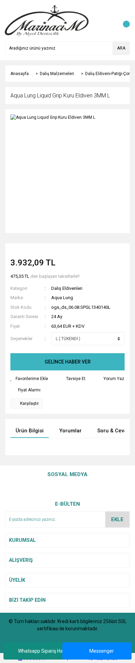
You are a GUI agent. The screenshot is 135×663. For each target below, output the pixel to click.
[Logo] (46, 20)
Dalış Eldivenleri (66, 288)
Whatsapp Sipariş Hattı (43, 651)
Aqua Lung (62, 297)
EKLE (117, 519)
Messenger (101, 651)
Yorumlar (70, 431)
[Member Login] (109, 21)
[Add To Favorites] (29, 379)
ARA (121, 48)
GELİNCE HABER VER (68, 362)
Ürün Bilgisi (30, 431)
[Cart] (123, 21)
